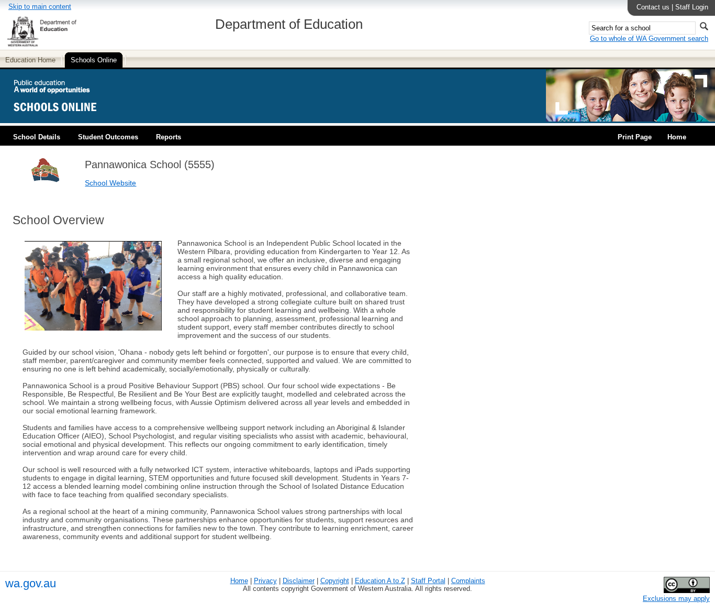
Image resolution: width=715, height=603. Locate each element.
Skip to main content (39, 6)
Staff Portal (428, 581)
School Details (36, 137)
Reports (168, 137)
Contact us (652, 7)
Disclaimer (299, 581)
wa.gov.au (30, 583)
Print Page (635, 137)
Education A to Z (380, 581)
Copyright (334, 581)
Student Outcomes (108, 137)
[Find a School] (64, 119)
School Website (110, 183)
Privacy (265, 581)
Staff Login (691, 7)
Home (676, 137)
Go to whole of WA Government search (649, 38)
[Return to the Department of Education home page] (41, 45)
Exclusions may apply (676, 598)
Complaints (468, 581)
